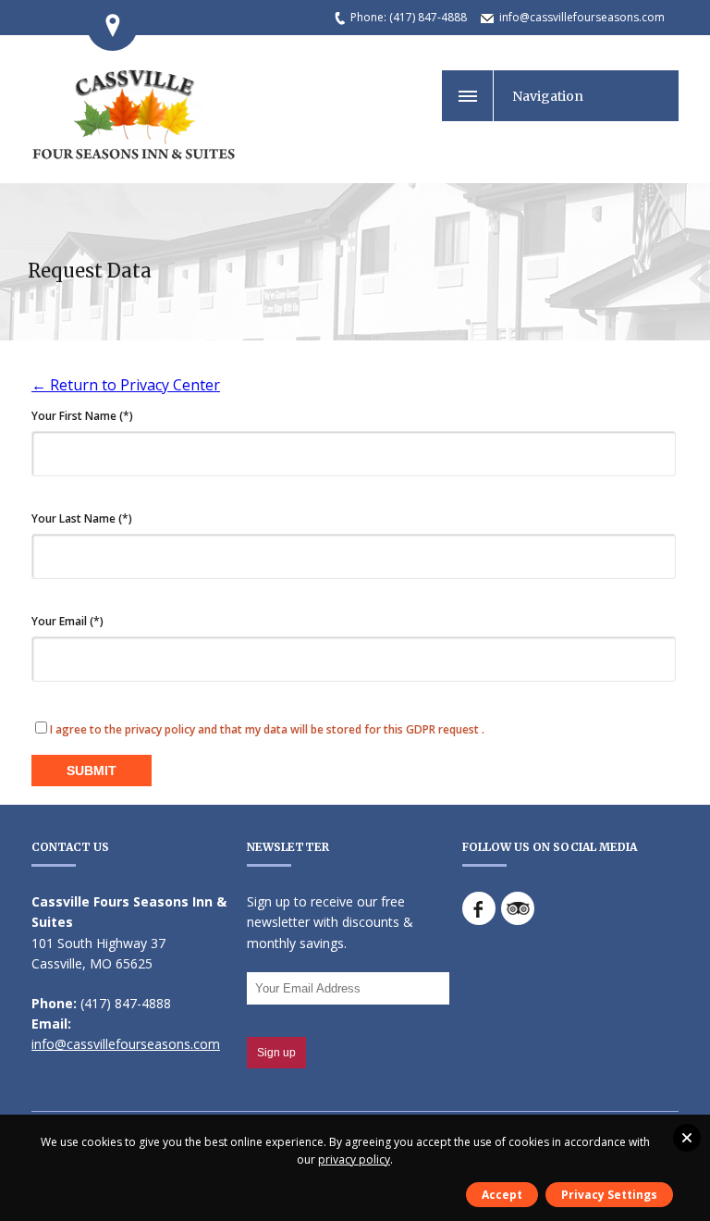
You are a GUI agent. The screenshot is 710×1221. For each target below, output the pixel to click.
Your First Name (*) (82, 416)
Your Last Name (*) (81, 518)
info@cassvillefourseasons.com (582, 17)
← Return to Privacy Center (125, 384)
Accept (502, 1194)
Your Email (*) (67, 621)
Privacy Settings (609, 1194)
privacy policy (354, 1159)
